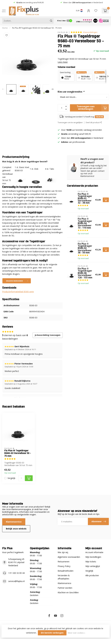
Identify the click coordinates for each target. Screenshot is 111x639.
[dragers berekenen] (16, 280)
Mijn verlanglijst (92, 566)
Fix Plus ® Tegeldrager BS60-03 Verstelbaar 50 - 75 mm (37, 28)
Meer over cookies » (76, 633)
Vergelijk (11, 478)
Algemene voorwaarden (69, 557)
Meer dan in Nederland (83, 2)
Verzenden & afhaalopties (64, 577)
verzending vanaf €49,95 (33, 2)
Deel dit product (93, 122)
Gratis (19, 2)
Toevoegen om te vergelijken (70, 122)
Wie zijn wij (63, 552)
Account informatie (94, 552)
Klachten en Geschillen (68, 592)
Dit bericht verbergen (52, 632)
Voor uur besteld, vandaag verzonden (81, 129)
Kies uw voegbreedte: (71, 91)
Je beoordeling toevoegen (47, 335)
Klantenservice (14, 521)
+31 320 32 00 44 (16, 573)
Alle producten (92, 575)
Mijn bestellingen (93, 557)
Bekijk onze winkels (16, 528)
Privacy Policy (64, 566)
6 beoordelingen (90, 32)
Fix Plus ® (63, 32)
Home (5, 28)
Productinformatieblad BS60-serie (18, 291)
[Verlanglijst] (95, 11)
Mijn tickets (90, 561)
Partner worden (65, 587)
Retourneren (63, 561)
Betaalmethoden (65, 570)
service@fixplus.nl (16, 581)
